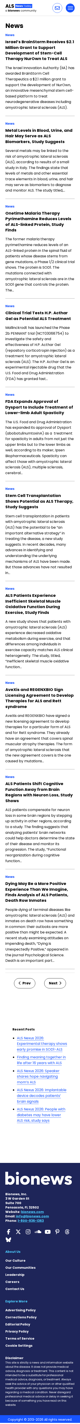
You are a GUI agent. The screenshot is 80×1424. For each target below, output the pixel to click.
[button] (57, 8)
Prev (26, 983)
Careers (12, 1282)
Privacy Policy (17, 1331)
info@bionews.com (32, 1216)
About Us (12, 1251)
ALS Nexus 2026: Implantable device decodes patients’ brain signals (41, 1095)
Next (53, 983)
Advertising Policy (20, 1310)
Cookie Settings (18, 1345)
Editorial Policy (17, 1324)
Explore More (16, 1301)
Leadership (14, 1275)
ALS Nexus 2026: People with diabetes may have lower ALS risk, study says (41, 1115)
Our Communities (20, 1267)
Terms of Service (19, 1338)
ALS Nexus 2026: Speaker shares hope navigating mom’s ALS (38, 1076)
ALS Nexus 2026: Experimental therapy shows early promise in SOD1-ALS (42, 1044)
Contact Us (14, 1289)
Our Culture (15, 1260)
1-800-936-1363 (31, 1220)
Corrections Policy (21, 1317)
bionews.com (32, 1212)
